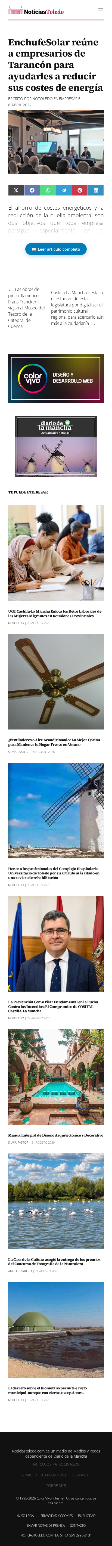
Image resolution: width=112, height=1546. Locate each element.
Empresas (68, 98)
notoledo (42, 98)
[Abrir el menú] (100, 10)
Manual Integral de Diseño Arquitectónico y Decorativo (55, 1135)
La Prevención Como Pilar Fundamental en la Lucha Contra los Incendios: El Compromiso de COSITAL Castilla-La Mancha (53, 1006)
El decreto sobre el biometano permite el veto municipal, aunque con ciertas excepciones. (47, 1390)
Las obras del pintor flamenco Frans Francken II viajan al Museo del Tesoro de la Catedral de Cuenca (26, 307)
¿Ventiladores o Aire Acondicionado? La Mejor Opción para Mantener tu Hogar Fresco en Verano (54, 742)
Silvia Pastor (18, 752)
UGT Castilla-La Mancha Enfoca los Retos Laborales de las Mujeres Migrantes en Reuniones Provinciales (54, 613)
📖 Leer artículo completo (56, 249)
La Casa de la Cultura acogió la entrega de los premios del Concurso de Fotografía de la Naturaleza (54, 1261)
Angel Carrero (20, 1271)
